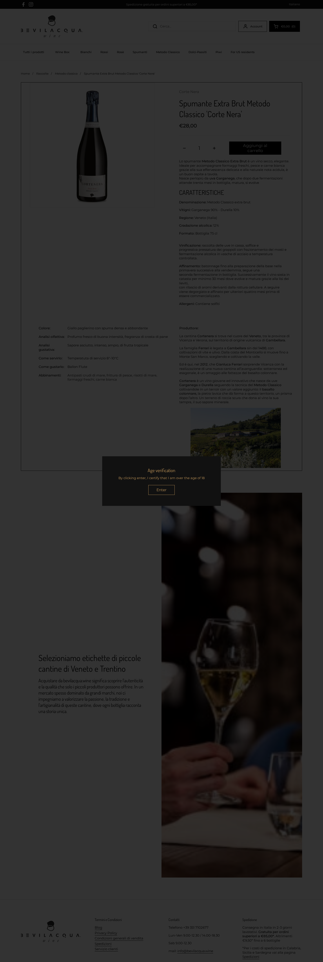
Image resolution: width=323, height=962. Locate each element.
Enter (161, 490)
